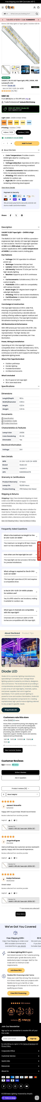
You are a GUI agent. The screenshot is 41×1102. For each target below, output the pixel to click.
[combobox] (20, 13)
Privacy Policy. (6, 1046)
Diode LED (11, 85)
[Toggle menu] (3, 7)
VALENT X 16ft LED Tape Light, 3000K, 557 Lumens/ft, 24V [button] (21, 829)
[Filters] (4, 794)
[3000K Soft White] (16, 122)
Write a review (20, 772)
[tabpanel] (20, 675)
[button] (3, 20)
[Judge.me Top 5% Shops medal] (29, 1011)
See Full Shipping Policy (10, 521)
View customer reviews (13, 750)
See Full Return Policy (28, 521)
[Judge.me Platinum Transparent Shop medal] (11, 1011)
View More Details (8, 187)
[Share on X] (16, 215)
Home (4, 24)
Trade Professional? (19, 102)
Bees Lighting (12, 1094)
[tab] (12, 634)
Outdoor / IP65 (23, 132)
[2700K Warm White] (10, 122)
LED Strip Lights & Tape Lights (17, 24)
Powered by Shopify (25, 1094)
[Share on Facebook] (10, 215)
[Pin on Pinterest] (22, 215)
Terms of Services (29, 1044)
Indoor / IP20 (8, 132)
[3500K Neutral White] (22, 122)
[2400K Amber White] (4, 122)
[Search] (37, 14)
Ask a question (20, 778)
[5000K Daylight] (29, 122)
